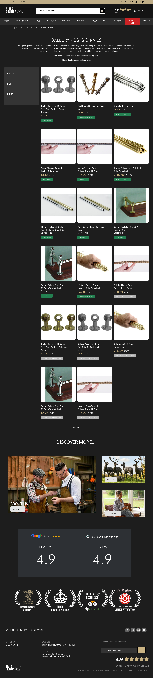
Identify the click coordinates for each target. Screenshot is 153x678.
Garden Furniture (22, 21)
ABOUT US (19, 503)
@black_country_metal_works (25, 629)
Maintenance (95, 670)
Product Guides (24, 2)
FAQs (121, 670)
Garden (6, 21)
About (79, 670)
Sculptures (51, 21)
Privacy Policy (138, 670)
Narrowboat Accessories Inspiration (76, 60)
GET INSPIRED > (113, 513)
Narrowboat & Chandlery (24, 28)
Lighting (38, 21)
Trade (145, 2)
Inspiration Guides (12, 2)
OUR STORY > (18, 509)
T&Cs (131, 670)
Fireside (94, 21)
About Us (123, 2)
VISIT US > (110, 480)
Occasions (118, 21)
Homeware (66, 21)
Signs (105, 21)
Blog (128, 670)
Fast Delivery (132, 2)
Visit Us (139, 2)
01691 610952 (12, 645)
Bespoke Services (114, 670)
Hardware (80, 21)
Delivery (84, 670)
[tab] (22, 72)
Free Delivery (47, 120)
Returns (89, 670)
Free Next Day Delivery (86, 117)
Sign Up (141, 650)
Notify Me (125, 296)
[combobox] (70, 11)
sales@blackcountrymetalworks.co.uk (58, 645)
